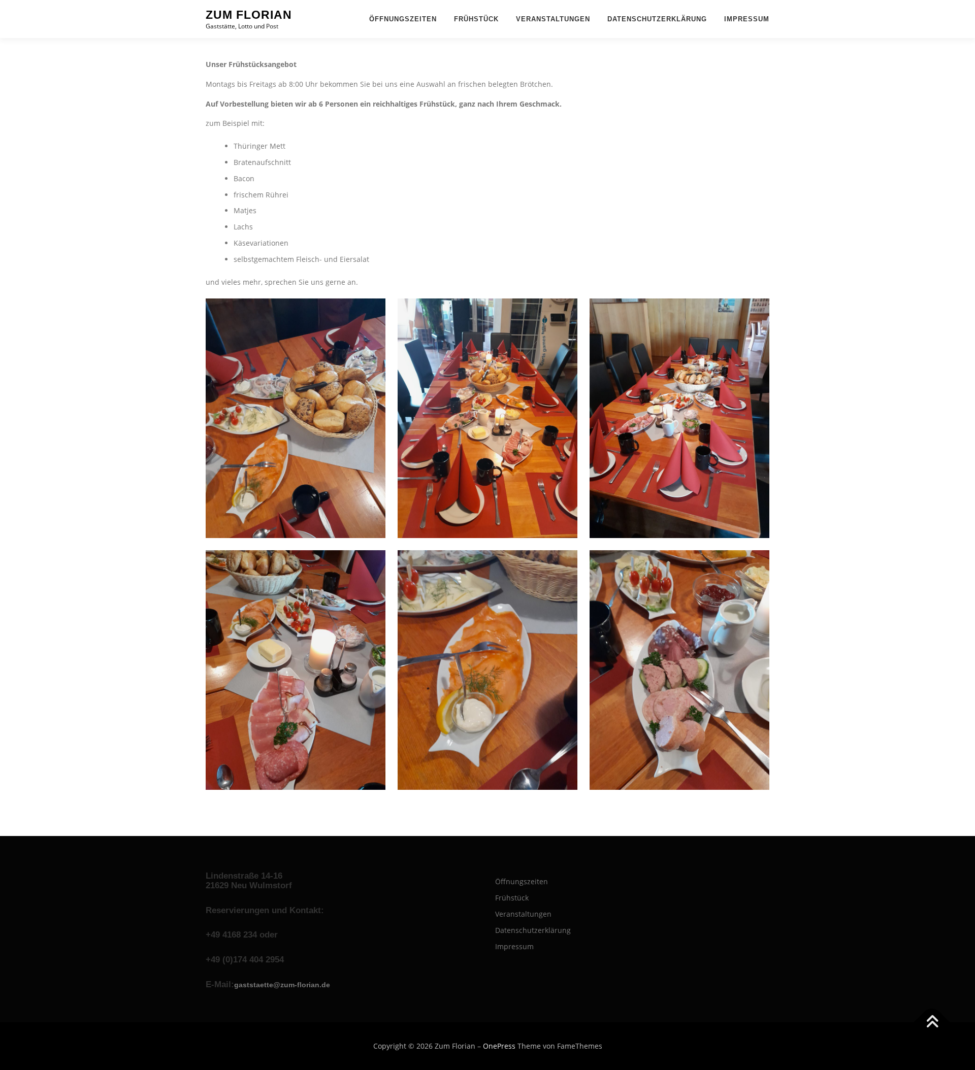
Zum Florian (249, 14)
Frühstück (476, 19)
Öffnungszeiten (403, 19)
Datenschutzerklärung (657, 19)
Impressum (746, 19)
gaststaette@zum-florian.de (282, 985)
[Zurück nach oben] (932, 1023)
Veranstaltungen (553, 19)
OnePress (499, 1046)
